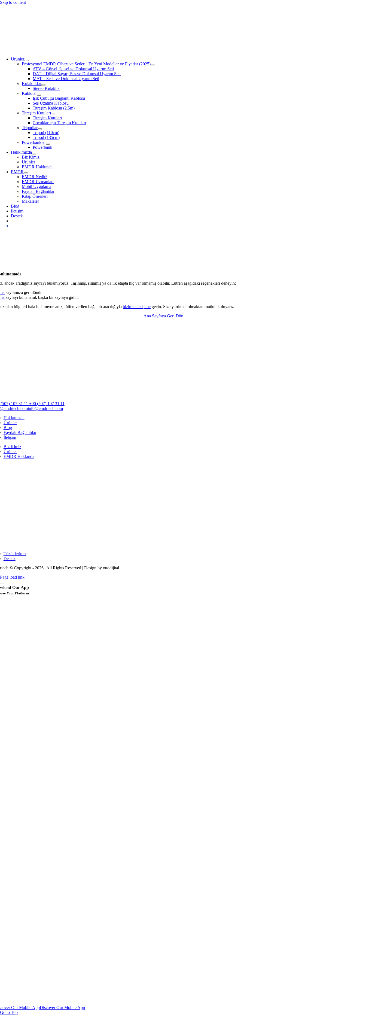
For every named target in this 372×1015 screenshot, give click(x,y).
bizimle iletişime (137, 306)
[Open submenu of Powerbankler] (48, 144)
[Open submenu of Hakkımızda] (34, 153)
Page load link (12, 577)
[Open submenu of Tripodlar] (40, 129)
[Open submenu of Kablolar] (39, 95)
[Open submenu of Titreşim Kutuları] (53, 114)
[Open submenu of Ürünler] (26, 60)
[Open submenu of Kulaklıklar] (43, 85)
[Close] (2, 583)
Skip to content (13, 2)
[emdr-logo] (160, 49)
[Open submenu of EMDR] (26, 173)
